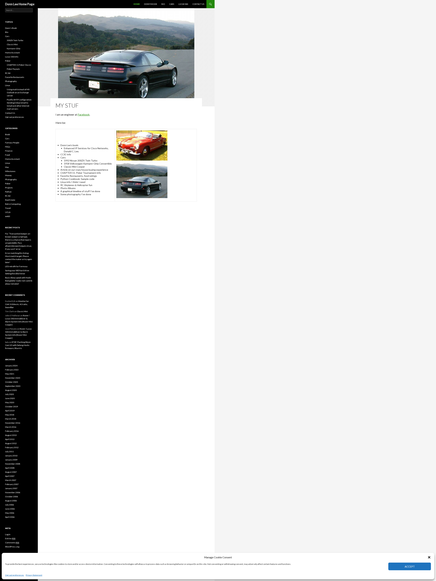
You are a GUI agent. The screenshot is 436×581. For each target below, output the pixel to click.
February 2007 (12, 484)
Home (137, 4)
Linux (7, 85)
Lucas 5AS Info (11, 56)
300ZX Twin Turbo (15, 40)
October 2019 (11, 406)
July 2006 (9, 504)
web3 (7, 216)
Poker (8, 60)
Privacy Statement (34, 575)
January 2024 (11, 365)
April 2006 (9, 517)
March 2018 (10, 419)
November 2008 (12, 464)
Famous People (12, 142)
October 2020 (11, 382)
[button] (429, 557)
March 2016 (10, 427)
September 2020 (12, 386)
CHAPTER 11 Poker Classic (19, 65)
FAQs (7, 146)
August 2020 (11, 390)
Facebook (84, 114)
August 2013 (11, 435)
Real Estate (10, 200)
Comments (12, 542)
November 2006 (12, 492)
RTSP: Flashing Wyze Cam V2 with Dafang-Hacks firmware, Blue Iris (17, 345)
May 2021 (9, 374)
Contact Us (198, 4)
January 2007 (11, 488)
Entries (10, 538)
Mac (7, 167)
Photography (11, 81)
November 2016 (12, 423)
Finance (8, 151)
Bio (163, 4)
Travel (8, 208)
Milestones (10, 171)
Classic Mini (12, 44)
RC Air (8, 73)
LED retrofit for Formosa (16, 266)
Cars (171, 4)
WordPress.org (12, 546)
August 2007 (11, 472)
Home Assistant (12, 52)
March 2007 (10, 480)
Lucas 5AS (183, 4)
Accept (410, 566)
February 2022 (12, 369)
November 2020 (12, 378)
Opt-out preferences (14, 575)
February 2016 (12, 431)
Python (8, 191)
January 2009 (11, 459)
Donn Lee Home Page (19, 4)
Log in (7, 534)
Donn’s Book (150, 4)
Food (7, 155)
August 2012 (11, 443)
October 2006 (11, 496)
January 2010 (11, 455)
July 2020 (9, 394)
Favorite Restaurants (14, 77)
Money (8, 175)
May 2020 (9, 402)
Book (7, 134)
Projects (9, 187)
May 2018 (9, 414)
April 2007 (9, 476)
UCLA (7, 212)
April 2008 (9, 468)
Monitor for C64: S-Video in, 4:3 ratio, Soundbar (17, 304)
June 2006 (10, 509)
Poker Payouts (13, 69)
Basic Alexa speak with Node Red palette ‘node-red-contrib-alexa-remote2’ (19, 280)
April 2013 (9, 439)
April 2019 (9, 410)
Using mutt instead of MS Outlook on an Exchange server (18, 92)
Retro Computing (13, 204)
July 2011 (9, 451)
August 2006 (11, 500)
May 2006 (9, 513)
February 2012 (12, 447)
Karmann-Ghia (13, 48)
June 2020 (10, 398)
